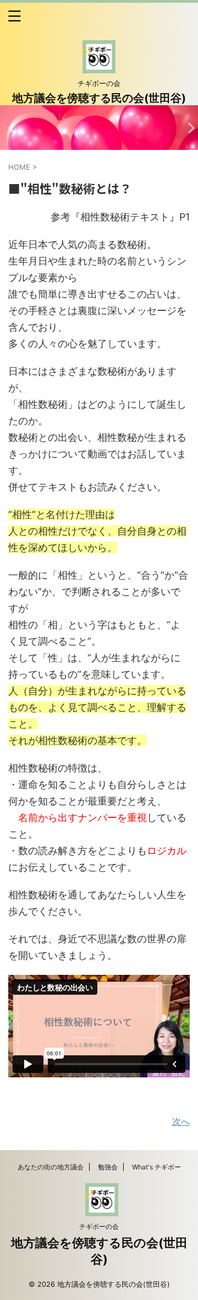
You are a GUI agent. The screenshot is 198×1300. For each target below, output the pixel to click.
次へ (181, 1121)
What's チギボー (156, 1167)
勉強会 (108, 1167)
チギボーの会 (99, 1226)
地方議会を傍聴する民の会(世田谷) (99, 98)
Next (188, 127)
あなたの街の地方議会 (51, 1167)
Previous (10, 127)
